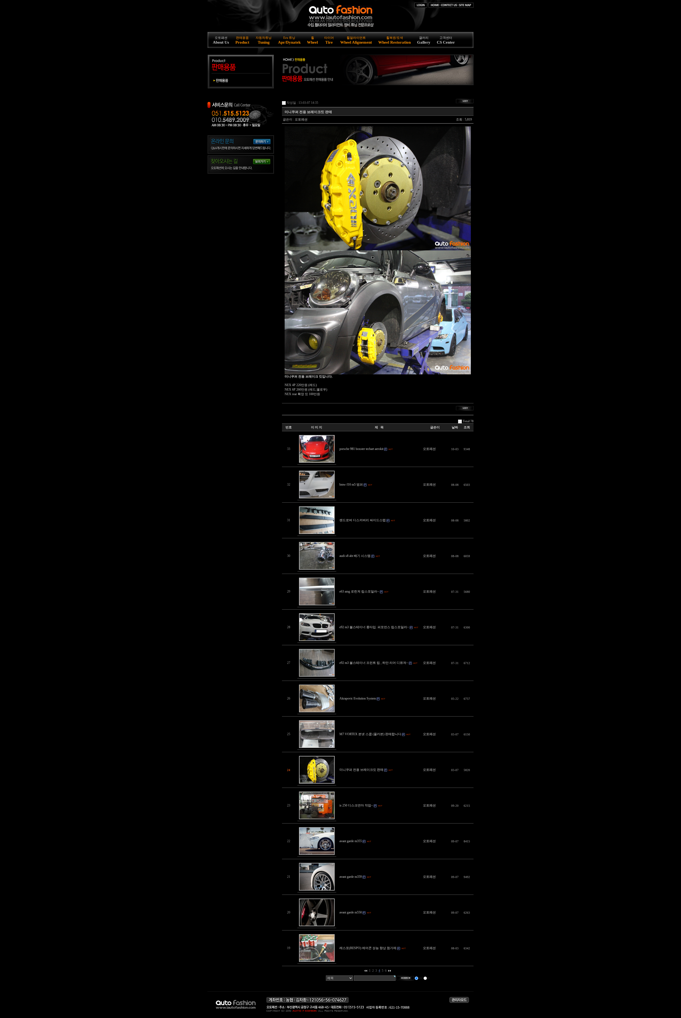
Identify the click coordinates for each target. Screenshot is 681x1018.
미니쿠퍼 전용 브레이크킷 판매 (361, 770)
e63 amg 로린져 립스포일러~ (359, 591)
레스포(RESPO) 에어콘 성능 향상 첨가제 (367, 948)
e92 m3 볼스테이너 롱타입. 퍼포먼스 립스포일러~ (374, 627)
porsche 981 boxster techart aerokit (361, 449)
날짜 (455, 427)
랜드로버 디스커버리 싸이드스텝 (362, 520)
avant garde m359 (350, 877)
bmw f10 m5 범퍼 (351, 484)
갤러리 (423, 40)
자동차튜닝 (264, 40)
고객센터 (446, 40)
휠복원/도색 (394, 40)
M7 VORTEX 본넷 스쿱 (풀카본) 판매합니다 (370, 734)
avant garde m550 (350, 912)
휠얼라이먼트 (356, 40)
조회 (467, 427)
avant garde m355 (350, 841)
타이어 (329, 40)
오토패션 (221, 40)
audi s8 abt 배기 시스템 (355, 556)
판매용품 (242, 40)
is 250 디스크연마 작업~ (356, 805)
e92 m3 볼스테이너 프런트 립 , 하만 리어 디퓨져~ (373, 663)
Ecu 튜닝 (289, 40)
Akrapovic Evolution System (357, 698)
